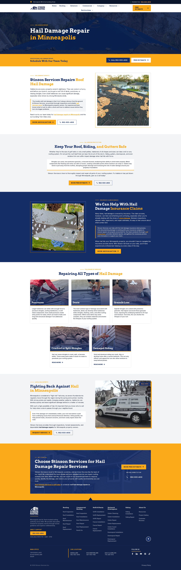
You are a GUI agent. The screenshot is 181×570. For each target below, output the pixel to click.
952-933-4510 (146, 2)
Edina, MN (74, 553)
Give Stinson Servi (42, 485)
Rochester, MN (92, 553)
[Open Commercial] (93, 6)
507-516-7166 (90, 554)
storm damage (124, 218)
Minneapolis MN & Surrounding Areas (44, 2)
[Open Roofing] (67, 6)
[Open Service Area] (92, 10)
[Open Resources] (118, 6)
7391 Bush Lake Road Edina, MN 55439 (36, 554)
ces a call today (55, 485)
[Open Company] (106, 6)
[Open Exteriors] (79, 6)
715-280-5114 (109, 554)
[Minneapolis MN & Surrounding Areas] (31, 2)
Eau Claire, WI (110, 553)
